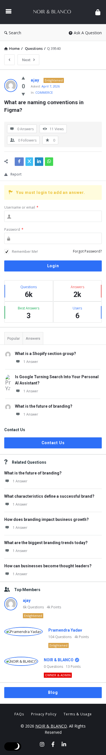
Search (15, 32)
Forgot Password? (87, 251)
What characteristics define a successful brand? (49, 496)
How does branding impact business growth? (46, 519)
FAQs (19, 714)
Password (13, 229)
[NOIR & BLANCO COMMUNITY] (53, 12)
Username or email (21, 207)
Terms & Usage (78, 714)
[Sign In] (97, 12)
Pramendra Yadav (65, 630)
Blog (53, 692)
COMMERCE (44, 92)
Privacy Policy (44, 714)
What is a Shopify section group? (45, 353)
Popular (13, 338)
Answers (33, 338)
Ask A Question (88, 32)
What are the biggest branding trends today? (46, 542)
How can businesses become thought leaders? (48, 566)
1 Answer (30, 361)
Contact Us (53, 442)
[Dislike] (23, 94)
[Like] (23, 78)
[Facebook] (53, 744)
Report (15, 174)
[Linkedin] (64, 744)
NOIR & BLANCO (58, 660)
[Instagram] (42, 744)
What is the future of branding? (43, 406)
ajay (27, 600)
